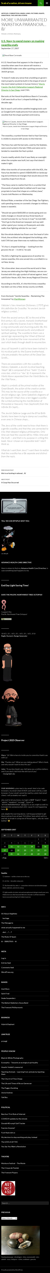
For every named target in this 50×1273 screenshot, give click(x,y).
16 (45, 846)
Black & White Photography (12, 1058)
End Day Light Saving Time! (15, 585)
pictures (34, 13)
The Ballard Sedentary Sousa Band (14, 1003)
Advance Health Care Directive (33, 568)
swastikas (5, 15)
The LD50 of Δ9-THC (9, 1142)
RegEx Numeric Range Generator (14, 636)
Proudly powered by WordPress (12, 1270)
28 (32, 854)
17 (5, 850)
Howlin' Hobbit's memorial (12, 1067)
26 (18, 854)
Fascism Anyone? (8, 1128)
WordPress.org (7, 972)
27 (25, 854)
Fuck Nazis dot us (8, 1133)
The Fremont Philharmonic (12, 1007)
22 (38, 850)
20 (25, 850)
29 (38, 854)
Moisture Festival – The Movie (13, 1163)
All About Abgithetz (9, 914)
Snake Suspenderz (8, 998)
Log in (3, 958)
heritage (6, 918)
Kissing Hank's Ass (9, 774)
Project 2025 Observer (12, 740)
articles (4, 13)
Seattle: (4, 873)
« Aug (4, 858)
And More (5, 989)
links (28, 13)
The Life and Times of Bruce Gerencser (16, 1083)
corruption (14, 13)
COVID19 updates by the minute (14, 1119)
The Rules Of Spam (8, 937)
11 (12, 846)
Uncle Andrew (7, 1093)
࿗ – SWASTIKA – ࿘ (9, 941)
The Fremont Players (9, 1172)
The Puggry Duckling (9, 1088)
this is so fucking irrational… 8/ (13, 471)
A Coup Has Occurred (10, 481)
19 (18, 850)
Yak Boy (4, 1097)
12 (18, 846)
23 (45, 850)
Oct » (46, 858)
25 (12, 854)
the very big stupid (19, 15)
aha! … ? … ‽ (7, 932)
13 (25, 846)
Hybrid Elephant (7, 1024)
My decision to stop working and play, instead (19, 1137)
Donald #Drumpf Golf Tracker (13, 1123)
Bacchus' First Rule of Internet (13, 1114)
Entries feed (6, 963)
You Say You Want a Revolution (13, 1146)
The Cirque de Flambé (10, 1168)
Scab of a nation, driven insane (16, 3)
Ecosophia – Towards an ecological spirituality (19, 1062)
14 (32, 846)
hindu (22, 13)
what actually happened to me (13, 927)
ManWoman (19, 299)
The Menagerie (7, 923)
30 (45, 854)
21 (32, 850)
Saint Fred (5, 993)
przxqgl (17, 34)
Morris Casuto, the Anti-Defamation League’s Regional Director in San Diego (23, 87)
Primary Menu (47, 3)
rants (41, 13)
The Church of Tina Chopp (11, 1079)
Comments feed (7, 967)
